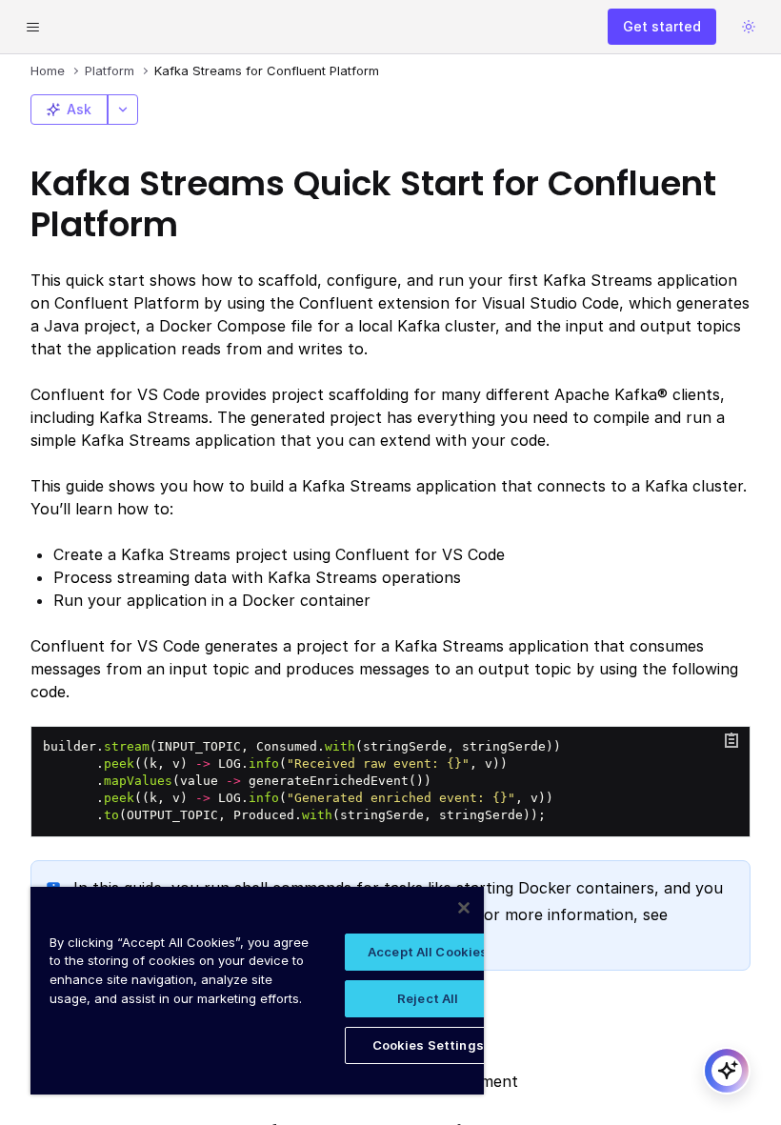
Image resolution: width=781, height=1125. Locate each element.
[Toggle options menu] (123, 109)
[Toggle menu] (32, 27)
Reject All (427, 998)
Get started (662, 26)
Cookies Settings (428, 1045)
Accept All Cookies (428, 951)
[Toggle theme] (748, 27)
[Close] (464, 908)
